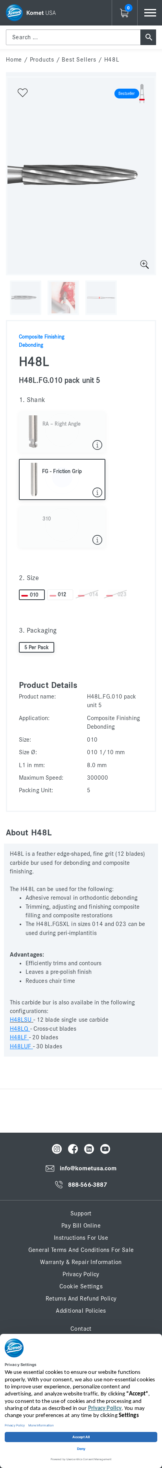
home (14, 59)
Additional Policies (81, 1311)
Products (42, 59)
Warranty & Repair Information (81, 1262)
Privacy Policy (81, 1274)
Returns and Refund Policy (81, 1298)
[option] (81, 175)
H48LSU (21, 1020)
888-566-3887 (87, 1185)
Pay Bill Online (81, 1225)
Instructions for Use (81, 1238)
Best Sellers (79, 59)
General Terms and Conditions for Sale (81, 1250)
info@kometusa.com (88, 1168)
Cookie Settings (81, 1286)
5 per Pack (36, 647)
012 (62, 594)
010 (34, 595)
